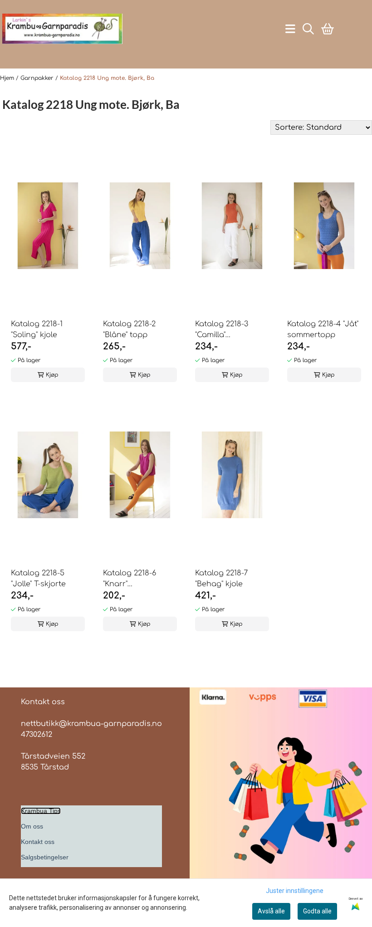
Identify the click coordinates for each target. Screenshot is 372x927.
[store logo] (62, 29)
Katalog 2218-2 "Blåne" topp (129, 329)
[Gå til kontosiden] (58, 51)
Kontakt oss (37, 841)
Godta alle (317, 911)
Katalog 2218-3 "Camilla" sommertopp (221, 330)
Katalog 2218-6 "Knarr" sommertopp (129, 579)
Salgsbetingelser (45, 857)
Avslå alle (271, 911)
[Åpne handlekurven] (328, 29)
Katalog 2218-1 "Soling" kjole (37, 329)
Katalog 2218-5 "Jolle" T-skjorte (38, 578)
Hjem (8, 78)
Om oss (32, 826)
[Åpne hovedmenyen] (290, 29)
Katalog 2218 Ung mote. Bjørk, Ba (107, 78)
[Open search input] (308, 28)
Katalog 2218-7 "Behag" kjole (221, 578)
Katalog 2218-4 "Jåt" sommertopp (322, 329)
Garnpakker (37, 78)
